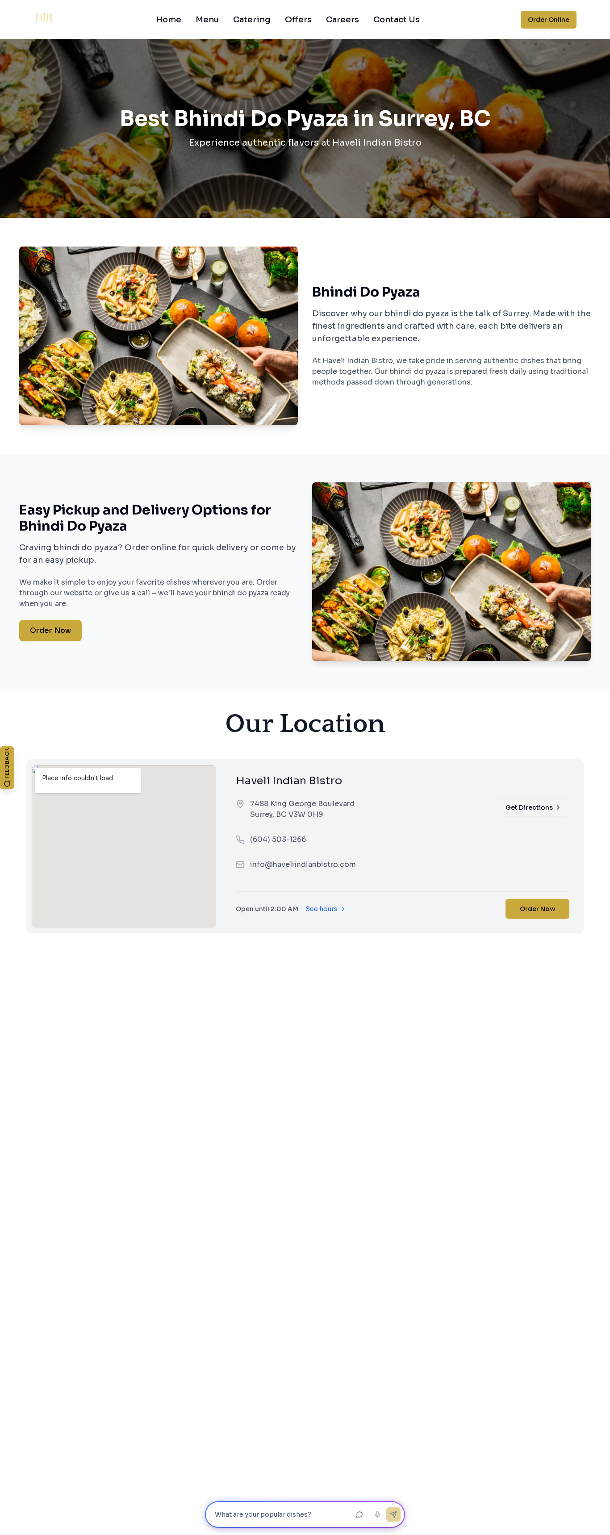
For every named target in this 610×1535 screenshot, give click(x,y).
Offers (298, 20)
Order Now (50, 630)
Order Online (548, 20)
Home (168, 20)
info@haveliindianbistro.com (303, 864)
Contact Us (396, 20)
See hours (321, 909)
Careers (342, 20)
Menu (207, 20)
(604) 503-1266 (278, 839)
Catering (252, 20)
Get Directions (529, 807)
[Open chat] (359, 1514)
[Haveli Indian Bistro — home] (44, 19)
